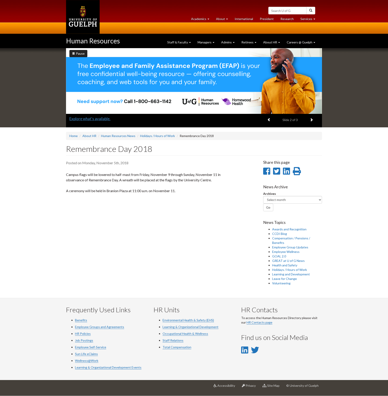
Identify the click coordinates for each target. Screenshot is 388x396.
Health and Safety (284, 265)
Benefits (81, 320)
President (267, 19)
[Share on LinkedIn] (286, 171)
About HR (89, 136)
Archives (269, 194)
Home (73, 136)
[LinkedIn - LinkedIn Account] (244, 350)
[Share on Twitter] (276, 171)
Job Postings (84, 340)
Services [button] (309, 20)
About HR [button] (270, 42)
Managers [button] (205, 42)
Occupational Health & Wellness (185, 333)
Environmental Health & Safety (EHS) (188, 320)
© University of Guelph (302, 385)
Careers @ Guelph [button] (300, 42)
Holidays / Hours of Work (157, 136)
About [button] (223, 20)
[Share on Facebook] (266, 171)
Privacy (252, 387)
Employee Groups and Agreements (99, 327)
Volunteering (281, 283)
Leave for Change (284, 279)
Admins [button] (226, 42)
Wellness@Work (86, 360)
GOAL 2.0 (279, 256)
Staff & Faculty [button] (178, 42)
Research (288, 20)
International (244, 19)
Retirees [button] (247, 42)
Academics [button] (202, 20)
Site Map (275, 387)
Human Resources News (118, 136)
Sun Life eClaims (86, 354)
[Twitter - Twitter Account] (255, 350)
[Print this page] (297, 171)
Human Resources (93, 41)
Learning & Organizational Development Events (108, 367)
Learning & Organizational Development (190, 327)
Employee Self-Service (90, 347)
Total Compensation (177, 347)
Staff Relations (173, 340)
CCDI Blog (279, 234)
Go (268, 207)
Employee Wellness (286, 252)
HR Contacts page (259, 322)
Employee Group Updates (290, 247)
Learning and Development (291, 274)
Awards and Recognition (289, 229)
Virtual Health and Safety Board (96, 118)
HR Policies (83, 333)
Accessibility (227, 387)
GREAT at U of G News (288, 261)
